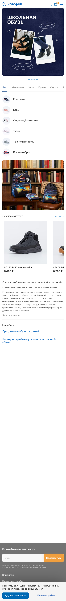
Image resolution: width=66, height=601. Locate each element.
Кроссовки (19, 99)
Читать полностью (11, 315)
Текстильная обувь (23, 141)
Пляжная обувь (21, 152)
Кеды (16, 109)
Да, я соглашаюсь (15, 595)
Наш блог (8, 325)
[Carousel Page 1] (28, 79)
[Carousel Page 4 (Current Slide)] (59, 216)
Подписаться (54, 558)
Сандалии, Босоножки (25, 120)
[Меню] (62, 4)
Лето (4, 87)
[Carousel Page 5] (34, 79)
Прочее (41, 87)
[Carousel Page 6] (36, 79)
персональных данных (36, 567)
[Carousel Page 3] (31, 79)
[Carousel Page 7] (37, 79)
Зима (31, 87)
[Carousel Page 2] (29, 79)
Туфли (16, 130)
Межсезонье (18, 87)
